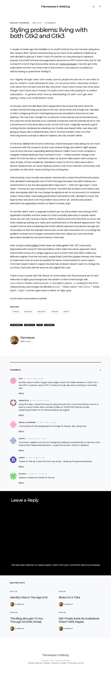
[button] (93, 6)
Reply (21, 393)
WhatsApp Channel (75, 663)
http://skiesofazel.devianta (38, 445)
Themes (49, 325)
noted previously (68, 64)
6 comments (50, 23)
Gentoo (29, 325)
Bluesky (47, 663)
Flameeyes (27, 337)
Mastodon (39, 663)
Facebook (55, 663)
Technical (24, 23)
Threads (31, 663)
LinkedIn (63, 663)
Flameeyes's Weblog (55, 6)
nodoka (34, 245)
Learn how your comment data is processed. (76, 565)
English (14, 23)
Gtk (39, 325)
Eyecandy (16, 325)
